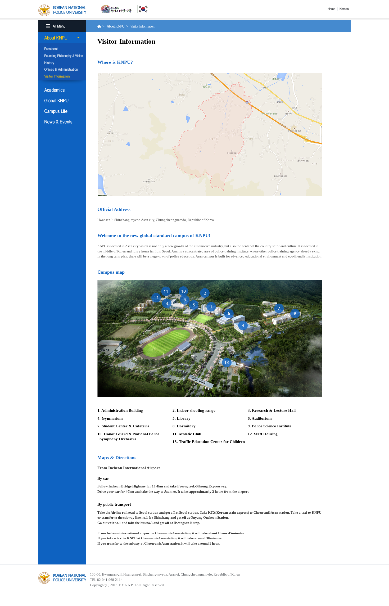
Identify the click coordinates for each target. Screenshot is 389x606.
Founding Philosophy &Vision (62, 56)
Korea (345, 9)
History (62, 63)
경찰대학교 (62, 578)
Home (333, 9)
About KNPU (62, 38)
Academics (62, 90)
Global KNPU (62, 100)
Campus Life (62, 111)
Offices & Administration (62, 69)
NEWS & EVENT (62, 121)
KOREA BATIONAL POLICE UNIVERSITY (62, 10)
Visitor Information (62, 76)
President (62, 49)
